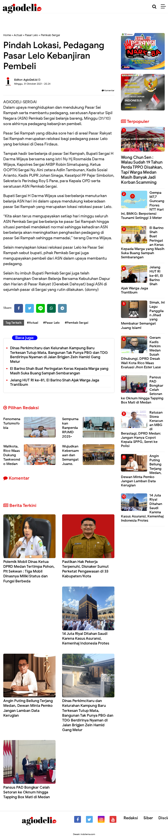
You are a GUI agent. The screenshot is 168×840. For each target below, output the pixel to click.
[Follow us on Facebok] (77, 819)
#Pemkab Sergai (76, 323)
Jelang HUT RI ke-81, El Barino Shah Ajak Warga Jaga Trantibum (54, 382)
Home (7, 35)
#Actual (32, 323)
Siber (148, 818)
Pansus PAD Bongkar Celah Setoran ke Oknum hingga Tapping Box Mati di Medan (26, 792)
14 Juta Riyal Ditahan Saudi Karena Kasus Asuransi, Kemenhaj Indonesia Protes (85, 638)
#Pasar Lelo (51, 323)
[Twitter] (29, 308)
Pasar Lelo (31, 35)
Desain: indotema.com (84, 834)
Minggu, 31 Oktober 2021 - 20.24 (32, 83)
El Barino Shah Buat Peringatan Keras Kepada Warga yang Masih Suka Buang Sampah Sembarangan (59, 370)
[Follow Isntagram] (101, 819)
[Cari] (154, 6)
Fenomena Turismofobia (11, 423)
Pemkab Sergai (50, 35)
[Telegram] (62, 308)
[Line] (40, 308)
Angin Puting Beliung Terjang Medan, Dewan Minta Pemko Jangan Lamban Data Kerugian (28, 708)
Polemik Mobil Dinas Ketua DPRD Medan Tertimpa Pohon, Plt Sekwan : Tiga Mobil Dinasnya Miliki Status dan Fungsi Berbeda (29, 571)
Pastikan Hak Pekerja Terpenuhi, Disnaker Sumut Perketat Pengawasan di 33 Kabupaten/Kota (85, 568)
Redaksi (131, 818)
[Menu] (164, 6)
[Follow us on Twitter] (89, 819)
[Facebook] (18, 308)
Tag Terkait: (13, 323)
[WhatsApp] (51, 308)
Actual (18, 35)
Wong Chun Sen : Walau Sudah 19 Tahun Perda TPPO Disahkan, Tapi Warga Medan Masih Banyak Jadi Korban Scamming (142, 170)
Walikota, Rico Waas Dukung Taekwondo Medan (11, 455)
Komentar (109, 90)
